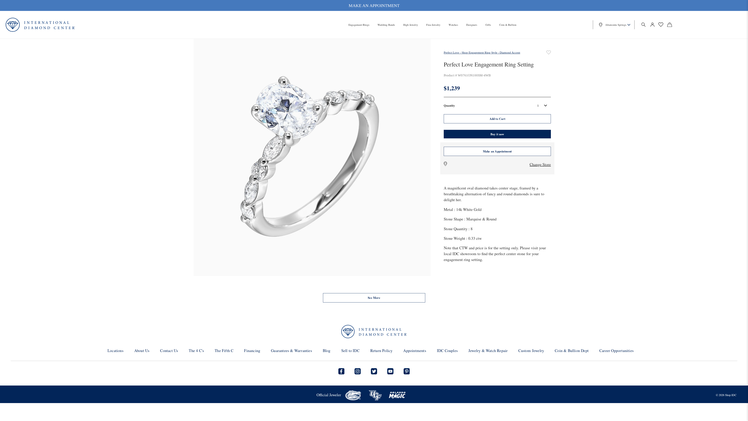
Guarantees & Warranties (291, 350)
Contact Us (169, 350)
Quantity (449, 105)
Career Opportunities (616, 350)
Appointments (414, 350)
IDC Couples (447, 350)
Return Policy (381, 350)
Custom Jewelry (531, 350)
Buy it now (497, 134)
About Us (142, 350)
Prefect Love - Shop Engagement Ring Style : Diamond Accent (482, 52)
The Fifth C (224, 350)
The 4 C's (196, 350)
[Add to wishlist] (548, 52)
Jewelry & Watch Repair (488, 350)
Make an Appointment (497, 151)
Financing (252, 350)
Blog (327, 350)
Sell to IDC (350, 350)
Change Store (540, 164)
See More (374, 297)
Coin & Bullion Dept (572, 350)
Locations (115, 350)
